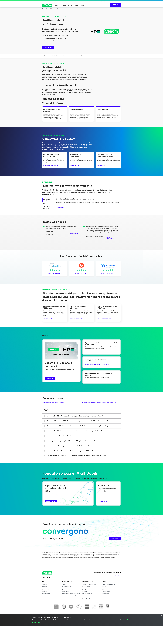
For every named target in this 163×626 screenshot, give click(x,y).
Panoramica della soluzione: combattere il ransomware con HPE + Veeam (100, 402)
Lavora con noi (45, 588)
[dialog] (81, 620)
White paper (105, 590)
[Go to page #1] (81, 244)
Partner (76, 5)
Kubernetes (84, 597)
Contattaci (44, 591)
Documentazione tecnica (67, 586)
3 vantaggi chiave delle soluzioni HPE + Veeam (53, 402)
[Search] (108, 5)
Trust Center (44, 597)
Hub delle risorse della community (69, 595)
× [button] (161, 615)
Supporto (114, 2)
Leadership (44, 586)
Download (91, 2)
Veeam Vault (84, 591)
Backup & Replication (86, 598)
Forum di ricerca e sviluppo (67, 597)
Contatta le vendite (99, 2)
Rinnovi (63, 590)
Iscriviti (116, 575)
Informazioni (44, 584)
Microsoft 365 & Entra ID (87, 593)
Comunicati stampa (46, 593)
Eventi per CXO (105, 586)
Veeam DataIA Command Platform (89, 584)
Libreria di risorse (106, 588)
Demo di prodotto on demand (108, 595)
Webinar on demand (106, 591)
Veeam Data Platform (86, 588)
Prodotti (56, 5)
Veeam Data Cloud (86, 590)
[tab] (48, 200)
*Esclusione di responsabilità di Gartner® (51, 280)
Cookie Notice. (127, 620)
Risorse (70, 5)
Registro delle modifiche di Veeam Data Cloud (71, 593)
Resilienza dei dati (86, 586)
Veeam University (65, 591)
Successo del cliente (66, 588)
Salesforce (84, 595)
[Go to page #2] (82, 244)
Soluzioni (63, 5)
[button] (81, 623)
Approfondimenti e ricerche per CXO (110, 584)
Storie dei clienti (106, 593)
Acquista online (107, 2)
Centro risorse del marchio (47, 595)
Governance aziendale (46, 590)
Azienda (83, 5)
